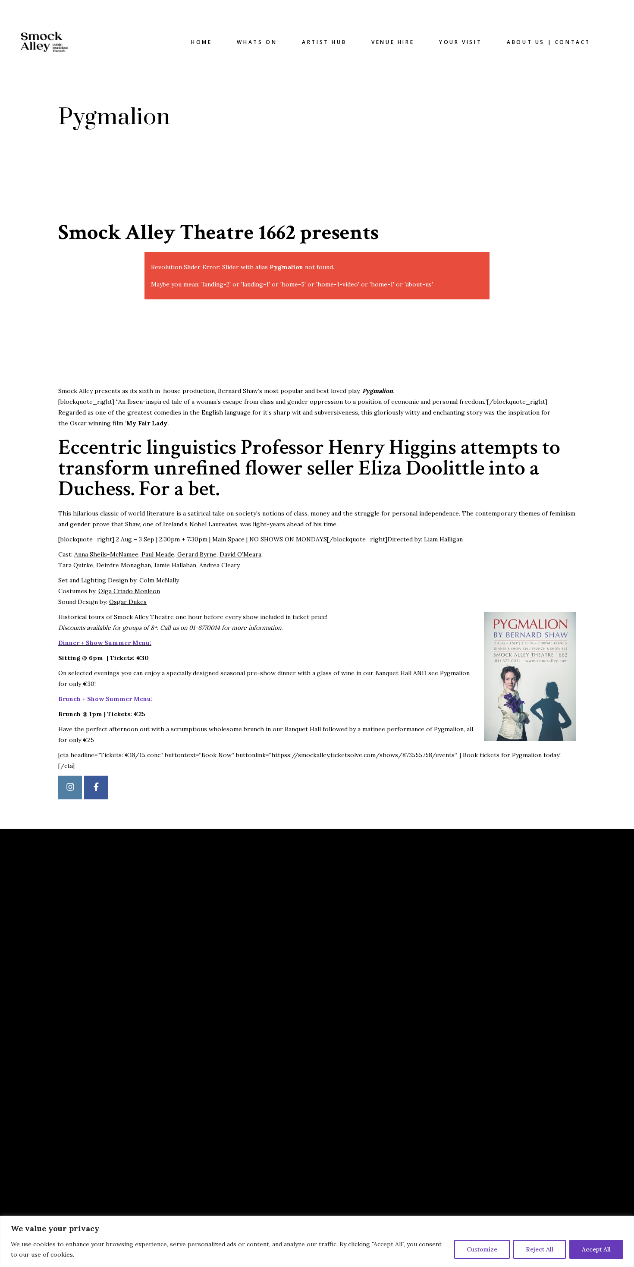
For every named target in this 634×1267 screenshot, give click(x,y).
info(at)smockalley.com (372, 934)
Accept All (596, 1249)
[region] (317, 1241)
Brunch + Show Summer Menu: (105, 699)
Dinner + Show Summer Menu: (104, 643)
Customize (482, 1249)
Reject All (539, 1249)
